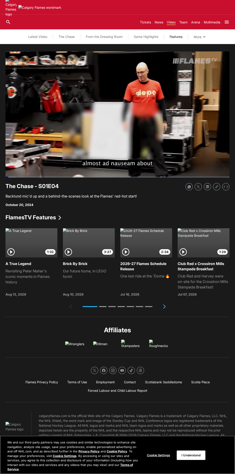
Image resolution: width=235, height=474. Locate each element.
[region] (117, 455)
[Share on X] (198, 186)
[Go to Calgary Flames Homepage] (39, 7)
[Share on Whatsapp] (189, 186)
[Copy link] (216, 186)
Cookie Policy (117, 451)
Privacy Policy (89, 451)
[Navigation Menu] (226, 22)
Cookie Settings (64, 456)
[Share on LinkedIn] (207, 186)
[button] (90, 306)
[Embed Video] (225, 186)
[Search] (8, 22)
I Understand (191, 455)
